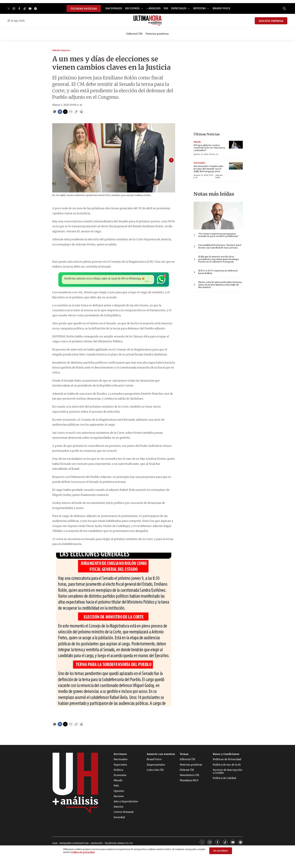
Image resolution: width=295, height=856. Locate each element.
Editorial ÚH (134, 33)
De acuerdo (220, 851)
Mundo (197, 142)
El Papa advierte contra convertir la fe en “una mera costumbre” (209, 148)
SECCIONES (132, 8)
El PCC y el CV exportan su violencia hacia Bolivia (218, 272)
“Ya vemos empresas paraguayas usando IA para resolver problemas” (218, 235)
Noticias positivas (157, 33)
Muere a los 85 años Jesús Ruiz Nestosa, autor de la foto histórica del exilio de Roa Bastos (220, 285)
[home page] (148, 20)
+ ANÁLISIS (153, 8)
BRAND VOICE (221, 8)
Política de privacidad (82, 852)
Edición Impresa (61, 50)
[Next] (171, 160)
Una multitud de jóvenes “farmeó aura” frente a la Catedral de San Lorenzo (220, 246)
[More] (142, 8)
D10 (166, 8)
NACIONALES (113, 8)
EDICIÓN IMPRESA (271, 20)
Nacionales (199, 163)
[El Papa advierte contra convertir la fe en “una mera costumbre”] (236, 145)
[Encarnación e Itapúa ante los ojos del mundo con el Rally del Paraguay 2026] (236, 166)
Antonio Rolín (219, 176)
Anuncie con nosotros (161, 754)
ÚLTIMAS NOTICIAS (84, 8)
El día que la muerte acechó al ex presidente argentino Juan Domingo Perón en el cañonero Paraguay (218, 259)
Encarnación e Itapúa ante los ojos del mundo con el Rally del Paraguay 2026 (208, 169)
